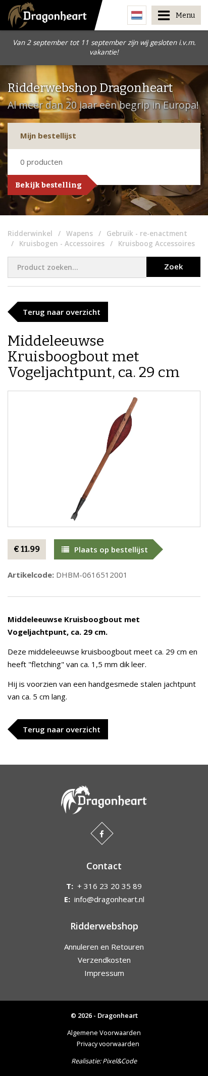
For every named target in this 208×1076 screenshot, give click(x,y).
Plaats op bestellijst (111, 549)
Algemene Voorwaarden (104, 1032)
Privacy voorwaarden (108, 1043)
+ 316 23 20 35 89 (109, 886)
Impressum (104, 973)
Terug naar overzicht (61, 312)
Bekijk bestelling (48, 185)
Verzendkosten (104, 960)
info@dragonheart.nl (109, 899)
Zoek (173, 266)
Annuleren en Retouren (104, 947)
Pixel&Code (119, 1060)
